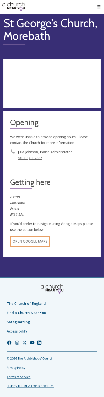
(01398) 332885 (30, 157)
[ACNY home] (13, 6)
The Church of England (26, 303)
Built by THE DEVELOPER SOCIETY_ (30, 386)
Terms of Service (18, 377)
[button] (99, 7)
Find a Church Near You (26, 312)
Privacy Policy (16, 368)
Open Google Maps (30, 241)
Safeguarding (18, 322)
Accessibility (17, 331)
